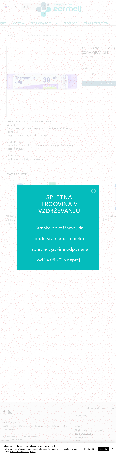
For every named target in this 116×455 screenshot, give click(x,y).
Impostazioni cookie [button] (71, 448)
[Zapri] (112, 449)
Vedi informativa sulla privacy (23, 451)
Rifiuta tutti (89, 448)
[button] (93, 191)
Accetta (103, 448)
